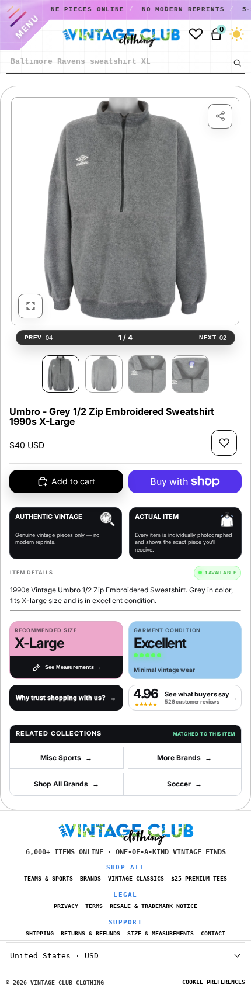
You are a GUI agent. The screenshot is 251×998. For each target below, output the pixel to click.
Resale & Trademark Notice (153, 906)
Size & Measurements (160, 933)
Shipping (40, 933)
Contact (213, 933)
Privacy (66, 906)
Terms (94, 906)
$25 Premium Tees (199, 878)
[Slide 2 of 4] (104, 374)
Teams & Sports (48, 878)
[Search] (237, 62)
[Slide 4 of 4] (190, 374)
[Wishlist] (195, 34)
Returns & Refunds (90, 933)
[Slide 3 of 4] (147, 374)
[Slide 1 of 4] (60, 374)
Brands (90, 878)
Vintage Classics (136, 878)
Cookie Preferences (213, 982)
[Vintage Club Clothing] (109, 34)
